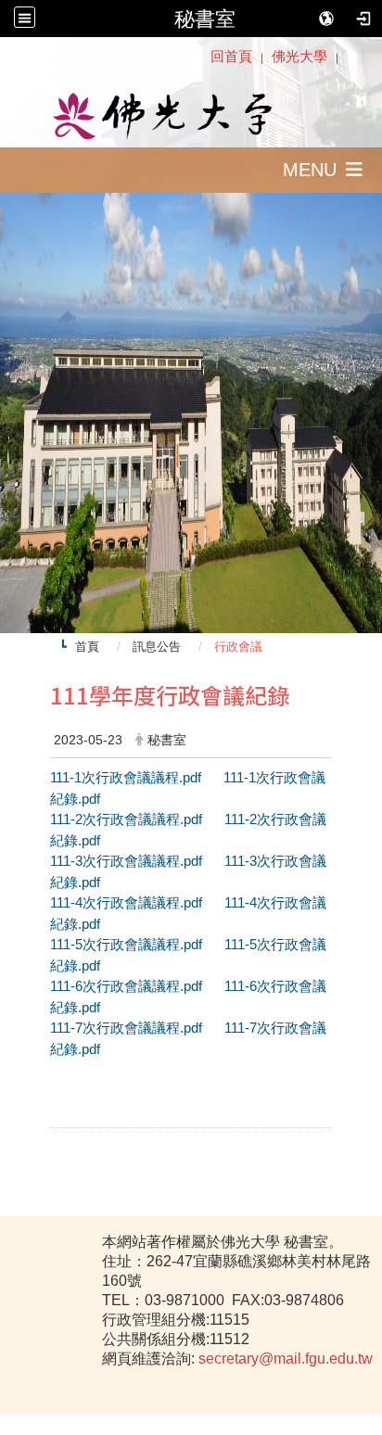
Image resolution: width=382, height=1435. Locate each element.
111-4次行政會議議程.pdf (128, 902)
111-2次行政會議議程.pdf (126, 819)
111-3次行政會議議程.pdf (128, 861)
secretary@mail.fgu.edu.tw (285, 1358)
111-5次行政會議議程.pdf (128, 944)
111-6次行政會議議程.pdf (128, 986)
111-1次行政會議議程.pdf (127, 777)
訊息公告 (157, 647)
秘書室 (205, 18)
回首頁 (231, 56)
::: (202, 56)
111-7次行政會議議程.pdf (128, 1027)
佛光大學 (299, 56)
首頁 (87, 647)
